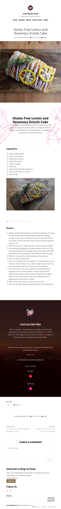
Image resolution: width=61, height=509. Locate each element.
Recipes (22, 20)
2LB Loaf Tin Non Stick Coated (18, 221)
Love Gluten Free (30, 13)
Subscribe (11, 481)
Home (15, 20)
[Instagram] (30, 388)
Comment (49, 459)
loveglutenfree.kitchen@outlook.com (30, 359)
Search (8, 496)
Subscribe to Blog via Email (20, 468)
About (46, 20)
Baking (45, 37)
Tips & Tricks (37, 20)
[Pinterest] (30, 376)
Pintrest (30, 371)
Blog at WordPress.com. (25, 505)
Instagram (30, 383)
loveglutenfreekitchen (22, 37)
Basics (28, 20)
